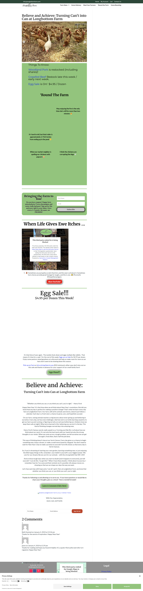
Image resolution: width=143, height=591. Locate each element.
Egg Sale (34, 84)
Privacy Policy (106, 571)
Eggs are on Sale (65, 357)
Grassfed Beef (37, 76)
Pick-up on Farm (29, 365)
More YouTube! (54, 282)
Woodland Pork (38, 69)
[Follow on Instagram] (30, 570)
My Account (104, 1)
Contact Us (117, 1)
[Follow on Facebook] (34, 570)
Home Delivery (76, 5)
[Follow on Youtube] (42, 570)
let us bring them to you (45, 365)
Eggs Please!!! (54, 372)
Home (97, 1)
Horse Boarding (116, 5)
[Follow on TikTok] (38, 570)
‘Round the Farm (103, 5)
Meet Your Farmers (89, 5)
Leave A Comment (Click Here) (54, 486)
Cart (111, 1)
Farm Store (63, 5)
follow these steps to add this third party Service (45, 249)
